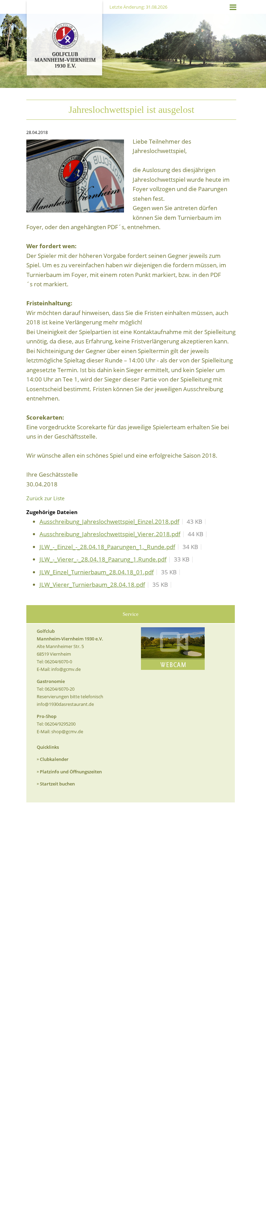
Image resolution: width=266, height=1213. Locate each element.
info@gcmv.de (66, 669)
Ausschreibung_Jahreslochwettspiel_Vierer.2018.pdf (109, 534)
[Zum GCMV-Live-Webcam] (173, 648)
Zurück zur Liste (45, 498)
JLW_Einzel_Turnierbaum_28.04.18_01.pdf (96, 572)
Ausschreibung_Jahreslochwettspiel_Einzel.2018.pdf (109, 521)
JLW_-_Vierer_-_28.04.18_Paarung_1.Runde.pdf (103, 559)
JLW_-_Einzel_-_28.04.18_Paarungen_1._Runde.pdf (107, 547)
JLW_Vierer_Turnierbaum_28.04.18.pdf (92, 584)
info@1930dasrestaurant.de (65, 704)
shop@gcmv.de (67, 731)
